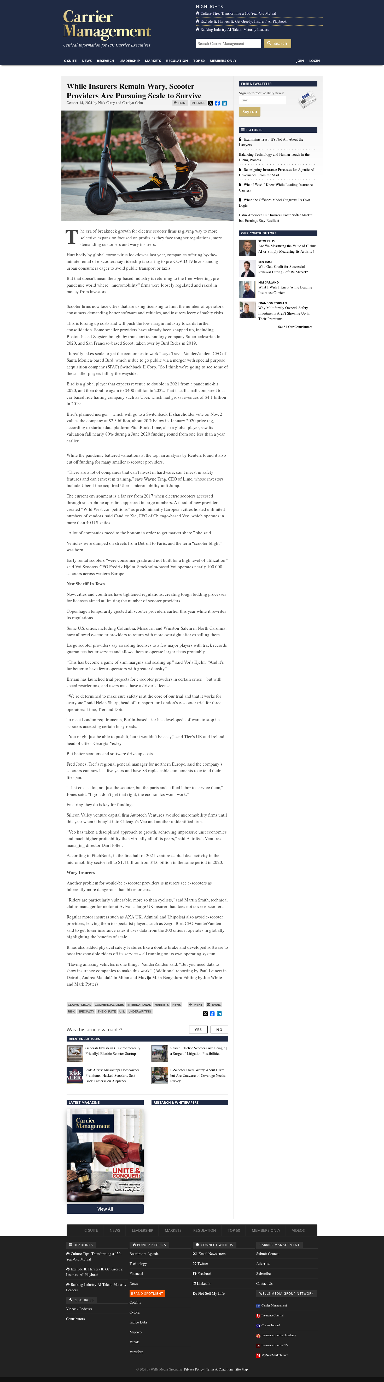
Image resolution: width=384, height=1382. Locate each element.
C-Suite (70, 60)
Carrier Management (274, 1305)
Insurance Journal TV (274, 1345)
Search (279, 43)
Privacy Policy (194, 1369)
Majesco (136, 1331)
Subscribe (263, 1273)
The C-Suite (107, 1011)
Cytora (134, 1312)
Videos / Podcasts (79, 1308)
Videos (298, 1230)
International (139, 1004)
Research (105, 60)
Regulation (177, 60)
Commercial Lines (109, 1004)
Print (182, 103)
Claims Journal (270, 1325)
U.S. (122, 1011)
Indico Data (138, 1322)
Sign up (249, 111)
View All (105, 1209)
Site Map (241, 1369)
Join (300, 60)
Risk (71, 1011)
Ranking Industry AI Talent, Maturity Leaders (235, 29)
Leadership (129, 60)
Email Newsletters (211, 1253)
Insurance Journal (272, 1315)
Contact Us (264, 1283)
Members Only (223, 60)
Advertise (263, 1263)
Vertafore (136, 1351)
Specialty (86, 1011)
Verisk (134, 1341)
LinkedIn (203, 1283)
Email (200, 103)
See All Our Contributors (295, 327)
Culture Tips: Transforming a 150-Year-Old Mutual (238, 13)
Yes (198, 1029)
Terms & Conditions (219, 1369)
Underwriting (140, 1011)
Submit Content (268, 1253)
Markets (153, 60)
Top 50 (199, 60)
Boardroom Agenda (144, 1253)
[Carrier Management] (125, 25)
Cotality (135, 1302)
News (87, 60)
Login (314, 60)
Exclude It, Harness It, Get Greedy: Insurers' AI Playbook (244, 21)
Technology (138, 1263)
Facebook (204, 1273)
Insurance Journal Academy (278, 1335)
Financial (136, 1273)
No (219, 1029)
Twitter (202, 1263)
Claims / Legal (79, 1004)
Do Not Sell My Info (209, 1293)
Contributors (75, 1318)
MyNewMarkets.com (274, 1355)
